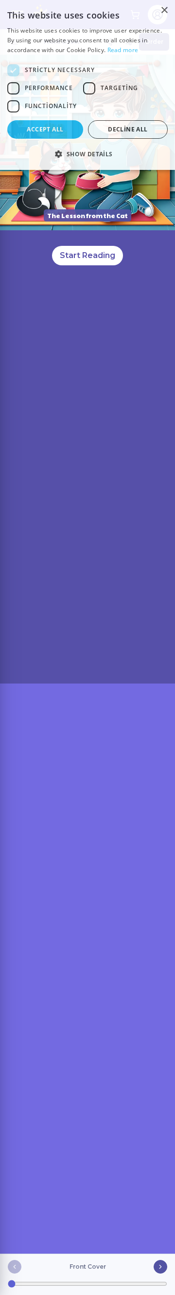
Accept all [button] (45, 129)
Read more (123, 50)
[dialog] (87, 85)
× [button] (164, 10)
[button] (87, 154)
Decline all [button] (127, 129)
